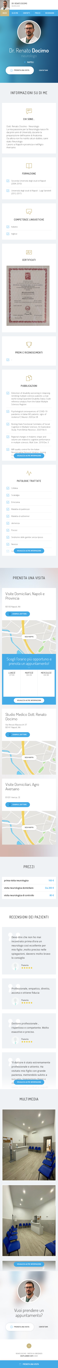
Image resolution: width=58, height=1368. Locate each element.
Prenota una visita (31, 1364)
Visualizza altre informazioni (29, 455)
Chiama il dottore (19, 614)
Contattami (43, 70)
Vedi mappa (29, 637)
